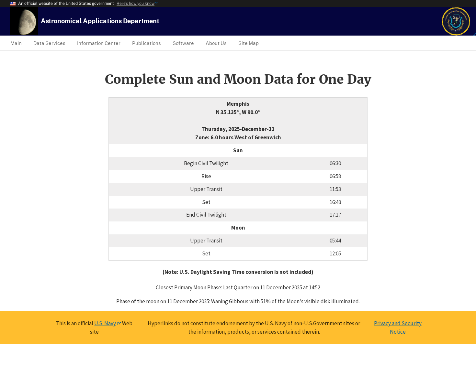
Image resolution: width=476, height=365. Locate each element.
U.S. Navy (105, 323)
